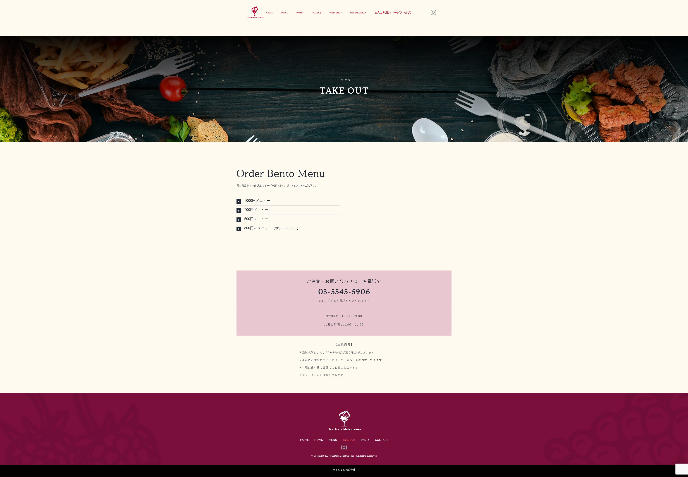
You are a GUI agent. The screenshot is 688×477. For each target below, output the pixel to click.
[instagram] (433, 12)
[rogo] (344, 410)
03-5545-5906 (344, 291)
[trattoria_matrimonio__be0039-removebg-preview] (254, 7)
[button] (288, 200)
